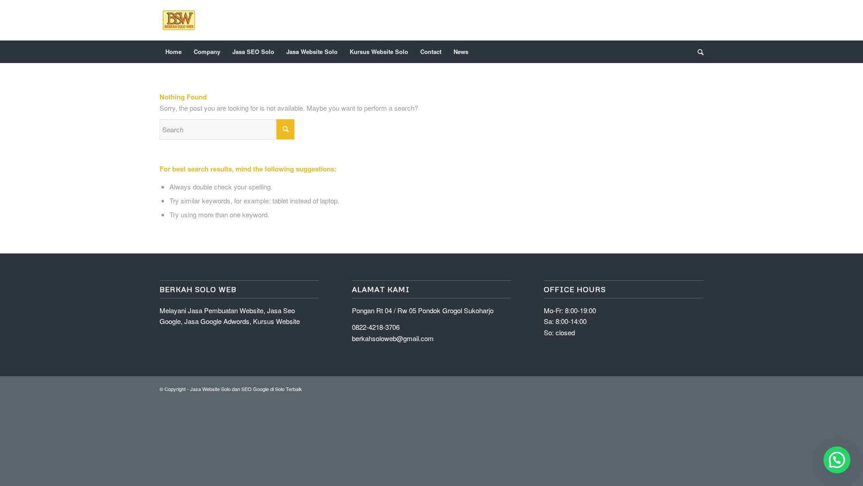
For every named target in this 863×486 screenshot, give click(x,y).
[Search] (697, 51)
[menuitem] (173, 51)
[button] (836, 459)
